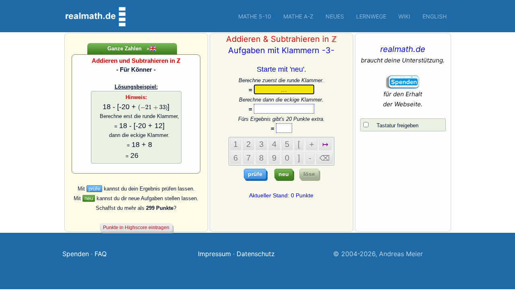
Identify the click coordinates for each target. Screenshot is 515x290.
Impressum (214, 254)
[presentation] (152, 107)
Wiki (404, 16)
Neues (334, 16)
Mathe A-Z (298, 16)
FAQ (101, 254)
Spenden (75, 254)
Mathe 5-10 (254, 16)
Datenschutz (256, 254)
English (434, 16)
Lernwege (371, 16)
